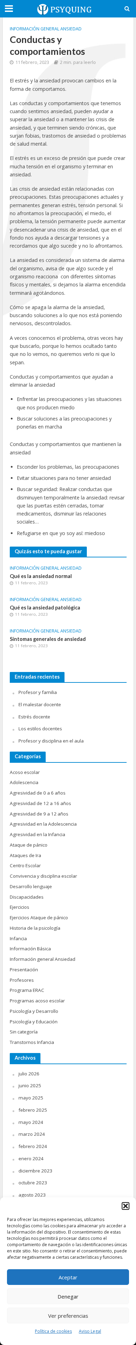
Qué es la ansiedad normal (41, 576)
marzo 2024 (31, 1134)
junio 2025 (29, 1085)
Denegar (68, 1296)
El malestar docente (39, 704)
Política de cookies (53, 1331)
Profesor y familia (37, 692)
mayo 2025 (30, 1098)
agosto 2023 (32, 1195)
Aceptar (68, 1277)
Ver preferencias (68, 1315)
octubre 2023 (32, 1182)
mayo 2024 (30, 1122)
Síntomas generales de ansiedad (48, 639)
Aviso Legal (90, 1331)
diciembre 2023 (35, 1171)
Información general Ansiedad (46, 29)
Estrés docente (34, 717)
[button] (125, 1206)
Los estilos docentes (40, 728)
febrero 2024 (32, 1146)
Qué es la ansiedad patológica (45, 608)
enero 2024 (31, 1158)
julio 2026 (28, 1073)
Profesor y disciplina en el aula (51, 741)
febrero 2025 (32, 1110)
